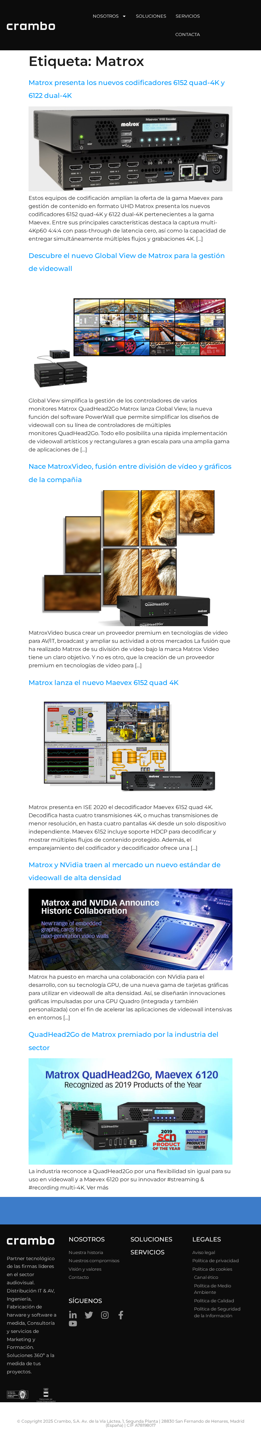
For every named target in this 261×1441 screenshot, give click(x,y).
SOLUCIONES (151, 1239)
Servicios (188, 16)
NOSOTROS (87, 1239)
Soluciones (151, 16)
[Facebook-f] (121, 1315)
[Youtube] (73, 1323)
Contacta (187, 34)
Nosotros (106, 16)
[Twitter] (89, 1315)
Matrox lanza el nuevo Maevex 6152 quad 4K (103, 683)
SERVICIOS (147, 1252)
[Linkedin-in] (73, 1315)
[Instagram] (105, 1315)
